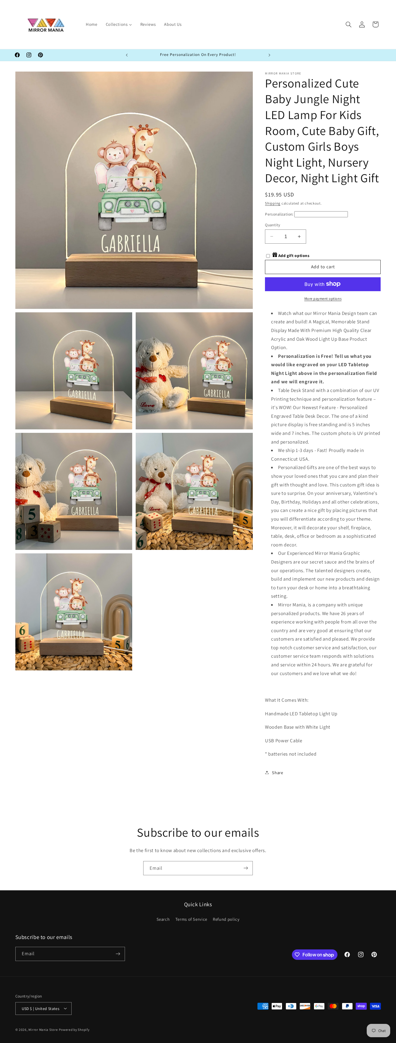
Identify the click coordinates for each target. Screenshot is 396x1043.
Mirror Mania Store (43, 1029)
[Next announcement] (269, 55)
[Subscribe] (246, 868)
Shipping (272, 202)
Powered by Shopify (74, 1029)
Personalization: (279, 213)
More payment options (323, 298)
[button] (348, 24)
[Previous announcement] (126, 55)
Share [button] (277, 772)
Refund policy (226, 919)
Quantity (272, 224)
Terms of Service (191, 919)
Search (163, 919)
